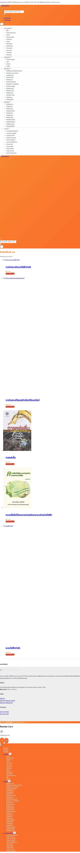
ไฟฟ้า (7, 30)
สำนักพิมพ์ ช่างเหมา (10, 95)
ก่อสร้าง (8, 35)
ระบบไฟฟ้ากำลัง (13, 648)
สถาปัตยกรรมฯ (9, 46)
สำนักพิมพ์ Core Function (12, 73)
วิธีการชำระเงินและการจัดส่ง (7, 701)
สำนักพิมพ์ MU (9, 79)
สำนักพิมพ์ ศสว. (9, 113)
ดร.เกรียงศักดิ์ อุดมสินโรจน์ (12, 131)
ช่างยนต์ (8, 41)
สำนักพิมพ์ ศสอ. (9, 115)
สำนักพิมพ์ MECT (10, 88)
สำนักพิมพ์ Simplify (10, 86)
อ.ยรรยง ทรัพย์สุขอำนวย (11, 142)
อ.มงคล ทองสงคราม (10, 140)
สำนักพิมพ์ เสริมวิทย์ (10, 122)
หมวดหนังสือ (6, 754)
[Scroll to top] (2, 741)
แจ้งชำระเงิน (7, 20)
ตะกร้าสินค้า (5, 752)
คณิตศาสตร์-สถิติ (10, 37)
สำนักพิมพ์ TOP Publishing (12, 84)
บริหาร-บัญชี (9, 50)
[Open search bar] (1, 239)
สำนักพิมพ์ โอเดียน (10, 124)
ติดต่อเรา (2, 699)
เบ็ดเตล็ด (8, 64)
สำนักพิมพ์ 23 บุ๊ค (10, 90)
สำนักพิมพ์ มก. (9, 97)
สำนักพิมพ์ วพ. (9, 106)
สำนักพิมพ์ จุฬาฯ (9, 93)
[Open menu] (2, 246)
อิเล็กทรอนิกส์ (9, 44)
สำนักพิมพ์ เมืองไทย (10, 119)
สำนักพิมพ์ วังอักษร (10, 111)
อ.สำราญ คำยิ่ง (9, 144)
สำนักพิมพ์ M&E (10, 75)
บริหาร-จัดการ (9, 48)
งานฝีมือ (8, 66)
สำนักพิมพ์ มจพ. (9, 104)
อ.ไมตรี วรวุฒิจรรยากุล (11, 153)
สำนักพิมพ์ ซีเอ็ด (9, 99)
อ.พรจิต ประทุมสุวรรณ (11, 137)
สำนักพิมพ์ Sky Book (11, 82)
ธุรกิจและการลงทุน (10, 59)
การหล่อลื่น (11, 457)
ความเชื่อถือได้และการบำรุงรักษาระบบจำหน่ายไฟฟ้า (29, 515)
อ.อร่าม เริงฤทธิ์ (9, 146)
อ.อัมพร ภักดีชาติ (10, 148)
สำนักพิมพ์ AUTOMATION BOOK (14, 71)
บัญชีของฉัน (7, 18)
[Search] (4, 14)
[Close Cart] (1, 731)
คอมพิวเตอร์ (9, 39)
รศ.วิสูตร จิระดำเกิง (10, 135)
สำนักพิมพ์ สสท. (9, 117)
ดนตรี (7, 62)
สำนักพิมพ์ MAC (10, 77)
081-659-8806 (4, 712)
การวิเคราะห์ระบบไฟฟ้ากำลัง (18, 267)
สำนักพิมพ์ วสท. (9, 108)
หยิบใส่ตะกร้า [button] (9, 274)
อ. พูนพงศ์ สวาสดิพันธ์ (11, 133)
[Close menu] (0, 745)
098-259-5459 (4, 714)
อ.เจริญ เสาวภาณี (10, 151)
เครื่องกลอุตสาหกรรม (11, 33)
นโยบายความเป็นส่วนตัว (6, 703)
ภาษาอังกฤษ (9, 52)
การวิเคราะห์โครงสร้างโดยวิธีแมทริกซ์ (23, 400)
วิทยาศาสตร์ (8, 55)
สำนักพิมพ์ (5, 781)
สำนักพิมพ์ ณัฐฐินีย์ (10, 126)
